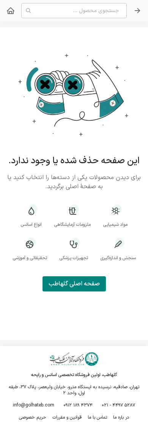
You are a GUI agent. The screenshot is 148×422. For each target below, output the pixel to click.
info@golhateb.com (33, 405)
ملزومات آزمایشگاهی (72, 224)
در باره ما (121, 417)
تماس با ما (97, 417)
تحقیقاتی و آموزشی (30, 258)
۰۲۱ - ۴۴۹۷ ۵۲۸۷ (118, 405)
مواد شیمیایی (115, 224)
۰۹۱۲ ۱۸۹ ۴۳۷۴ (78, 405)
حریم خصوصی (32, 417)
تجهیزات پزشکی (73, 258)
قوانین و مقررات (67, 417)
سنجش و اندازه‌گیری (118, 258)
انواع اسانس (31, 224)
